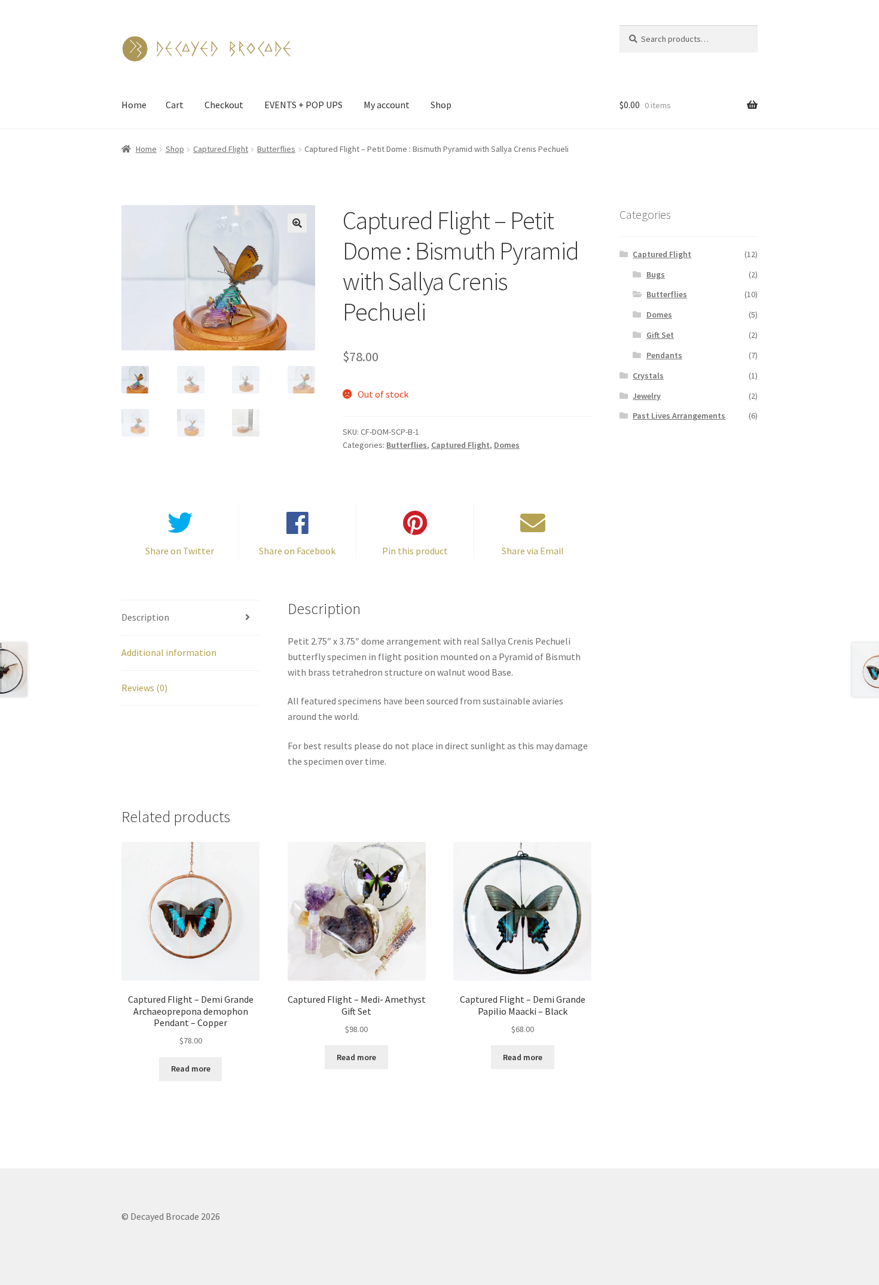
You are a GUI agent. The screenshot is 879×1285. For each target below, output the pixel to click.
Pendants (664, 355)
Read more (190, 1068)
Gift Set (660, 334)
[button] (297, 223)
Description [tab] (145, 617)
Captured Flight (220, 149)
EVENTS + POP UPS (303, 105)
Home (133, 105)
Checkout (224, 105)
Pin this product (415, 551)
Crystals (648, 375)
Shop (441, 105)
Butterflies (276, 149)
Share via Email (533, 551)
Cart (175, 105)
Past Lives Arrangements (679, 415)
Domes (507, 444)
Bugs (655, 274)
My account (387, 105)
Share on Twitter (179, 551)
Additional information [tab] (168, 652)
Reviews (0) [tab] (144, 688)
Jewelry (647, 395)
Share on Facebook (297, 551)
